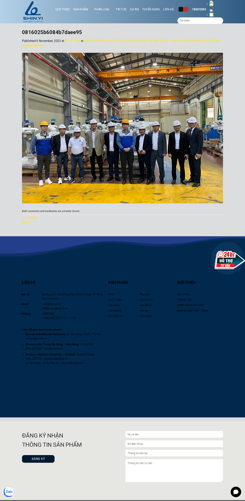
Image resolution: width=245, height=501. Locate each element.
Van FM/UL (114, 310)
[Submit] (220, 20)
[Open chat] (236, 492)
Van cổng (113, 305)
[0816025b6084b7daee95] (122, 128)
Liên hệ (168, 9)
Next (27, 222)
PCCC (111, 294)
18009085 (199, 9)
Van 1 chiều (115, 299)
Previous (30, 217)
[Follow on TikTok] (181, 9)
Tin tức (121, 9)
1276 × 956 (72, 41)
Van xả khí (146, 316)
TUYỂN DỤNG (151, 9)
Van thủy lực (115, 316)
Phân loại (101, 9)
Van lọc (144, 310)
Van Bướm (146, 299)
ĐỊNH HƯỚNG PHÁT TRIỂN (192, 310)
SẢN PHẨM (80, 9)
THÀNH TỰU (184, 299)
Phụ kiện (145, 294)
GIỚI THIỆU (62, 9)
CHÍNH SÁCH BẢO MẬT (190, 305)
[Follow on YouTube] (186, 9)
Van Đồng (145, 305)
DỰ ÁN (134, 9)
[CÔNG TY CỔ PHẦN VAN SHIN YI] (33, 11)
